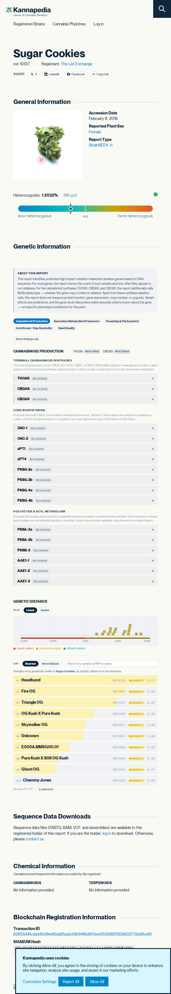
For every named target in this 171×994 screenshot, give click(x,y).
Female (95, 132)
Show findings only (27, 339)
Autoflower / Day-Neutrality (34, 328)
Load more (46, 789)
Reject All (71, 981)
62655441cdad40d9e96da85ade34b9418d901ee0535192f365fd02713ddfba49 (82, 934)
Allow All (97, 981)
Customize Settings (39, 981)
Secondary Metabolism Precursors (77, 321)
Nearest (30, 663)
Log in (98, 24)
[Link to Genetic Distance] (50, 601)
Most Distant (50, 663)
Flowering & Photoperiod (122, 321)
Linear (30, 610)
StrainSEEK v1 (100, 145)
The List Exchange (76, 64)
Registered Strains (29, 24)
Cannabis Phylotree (69, 24)
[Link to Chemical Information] (153, 866)
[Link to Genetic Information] (153, 246)
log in (106, 833)
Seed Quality (66, 328)
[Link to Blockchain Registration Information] (153, 917)
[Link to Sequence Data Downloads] (153, 816)
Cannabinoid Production (32, 321)
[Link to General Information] (153, 101)
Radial (45, 610)
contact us (35, 839)
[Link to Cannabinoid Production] (66, 351)
